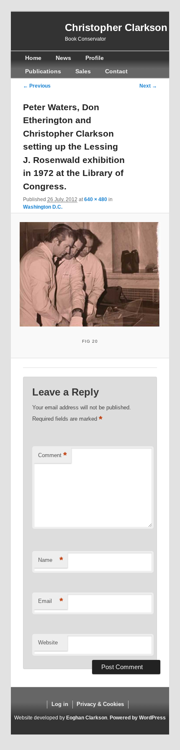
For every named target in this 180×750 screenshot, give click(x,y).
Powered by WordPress (138, 718)
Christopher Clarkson (116, 27)
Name (50, 560)
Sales (83, 71)
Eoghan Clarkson (86, 718)
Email (50, 601)
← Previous (37, 86)
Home (33, 57)
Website (48, 642)
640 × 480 (95, 199)
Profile (94, 57)
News (63, 57)
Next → (148, 86)
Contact (116, 71)
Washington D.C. (42, 207)
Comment (52, 455)
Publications (43, 71)
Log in (59, 704)
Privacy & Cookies (100, 704)
